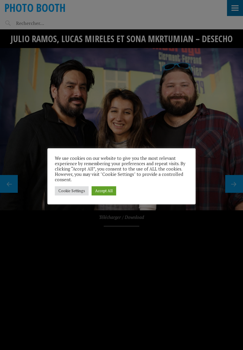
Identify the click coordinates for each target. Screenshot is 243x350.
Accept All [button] (104, 190)
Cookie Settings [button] (71, 190)
